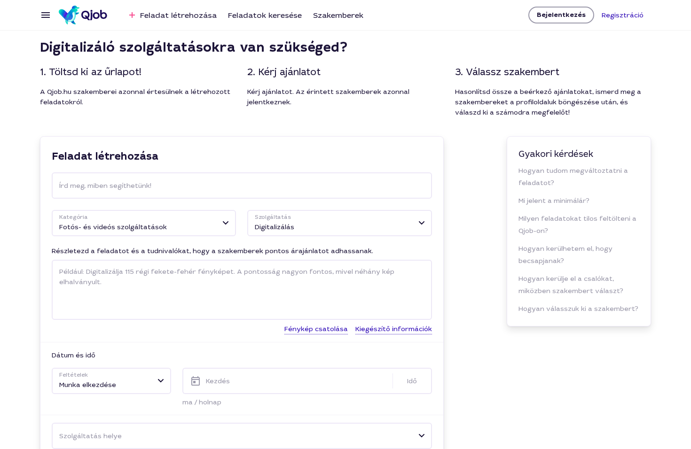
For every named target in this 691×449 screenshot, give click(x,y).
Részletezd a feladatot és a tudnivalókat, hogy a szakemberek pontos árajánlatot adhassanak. (212, 251)
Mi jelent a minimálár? (553, 200)
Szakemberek (338, 15)
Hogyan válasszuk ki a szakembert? (578, 308)
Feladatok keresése (265, 15)
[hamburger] (45, 15)
